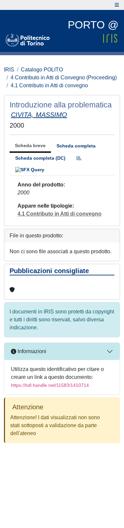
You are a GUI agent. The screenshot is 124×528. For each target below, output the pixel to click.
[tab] (79, 158)
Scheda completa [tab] (76, 145)
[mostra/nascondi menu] (117, 5)
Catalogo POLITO (42, 69)
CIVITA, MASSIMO (39, 114)
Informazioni (31, 351)
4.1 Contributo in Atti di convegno (49, 85)
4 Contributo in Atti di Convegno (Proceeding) (64, 77)
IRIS (9, 69)
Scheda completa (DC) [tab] (40, 158)
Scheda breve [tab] (30, 145)
